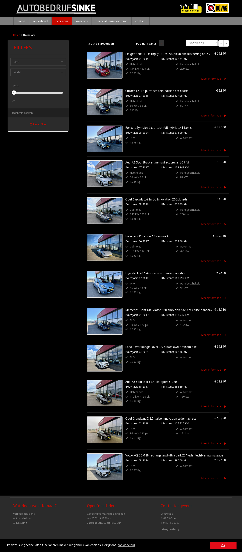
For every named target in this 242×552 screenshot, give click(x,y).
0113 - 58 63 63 (171, 522)
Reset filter (39, 124)
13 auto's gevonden (100, 43)
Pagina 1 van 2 (146, 43)
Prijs (16, 86)
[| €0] (14, 92)
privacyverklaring (170, 529)
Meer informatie (211, 78)
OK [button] (223, 545)
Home (16, 35)
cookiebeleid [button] (126, 545)
